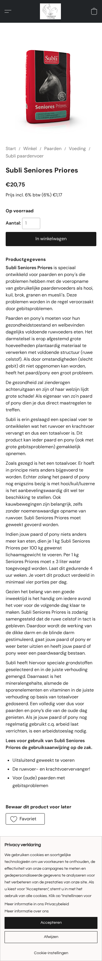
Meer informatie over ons (27, 911)
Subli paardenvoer (25, 156)
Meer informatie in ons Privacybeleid (37, 904)
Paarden (52, 148)
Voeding (77, 148)
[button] (51, 11)
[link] (51, 950)
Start (11, 148)
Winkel (30, 148)
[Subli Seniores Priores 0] (51, 90)
